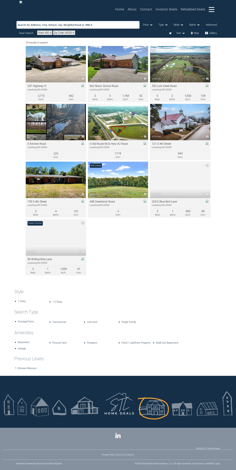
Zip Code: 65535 (63, 32)
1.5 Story (57, 301)
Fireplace (92, 342)
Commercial (59, 322)
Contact (146, 9)
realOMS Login (213, 463)
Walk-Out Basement (167, 342)
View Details (56, 64)
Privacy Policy (108, 455)
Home (119, 9)
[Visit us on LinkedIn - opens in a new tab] (118, 436)
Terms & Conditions (125, 455)
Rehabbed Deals (193, 9)
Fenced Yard (59, 342)
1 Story (22, 301)
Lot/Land (92, 322)
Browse (27, 368)
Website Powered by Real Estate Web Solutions (39, 463)
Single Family (128, 322)
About (132, 9)
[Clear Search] (170, 33)
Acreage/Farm (26, 321)
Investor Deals (166, 9)
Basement (23, 342)
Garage (22, 348)
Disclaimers (198, 463)
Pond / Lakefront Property (135, 342)
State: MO (43, 32)
